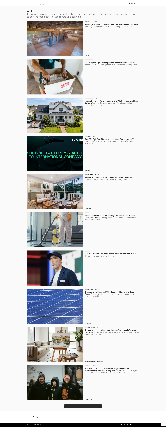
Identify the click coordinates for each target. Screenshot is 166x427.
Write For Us (137, 424)
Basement (87, 21)
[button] (137, 3)
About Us (117, 424)
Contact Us (123, 424)
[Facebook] (129, 3)
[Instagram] (132, 3)
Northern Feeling (32, 417)
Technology (87, 136)
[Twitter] (134, 3)
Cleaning (87, 212)
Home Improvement (89, 98)
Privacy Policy (130, 424)
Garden (86, 365)
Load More (83, 406)
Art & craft (87, 327)
